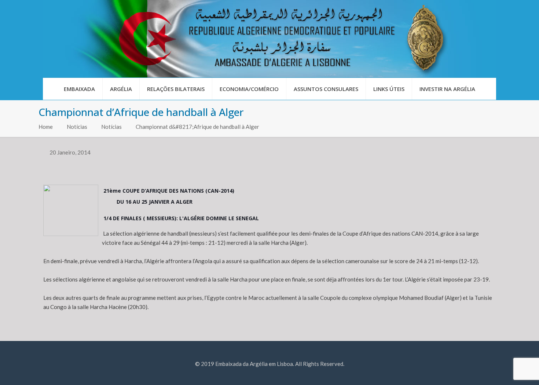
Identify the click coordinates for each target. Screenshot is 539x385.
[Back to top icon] (503, 370)
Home (45, 126)
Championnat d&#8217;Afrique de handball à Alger (197, 126)
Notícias (77, 126)
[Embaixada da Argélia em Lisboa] (269, 38)
